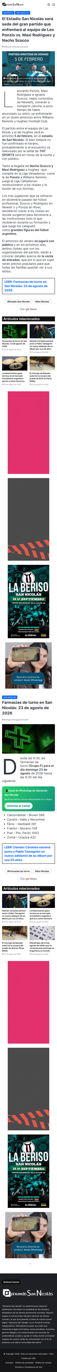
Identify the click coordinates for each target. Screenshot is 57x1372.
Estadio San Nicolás (19, 301)
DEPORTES (8, 13)
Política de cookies (43, 1363)
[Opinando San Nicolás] (13, 4)
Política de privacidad (24, 1363)
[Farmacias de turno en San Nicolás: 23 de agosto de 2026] (14, 331)
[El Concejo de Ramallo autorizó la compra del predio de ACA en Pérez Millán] (42, 363)
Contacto (9, 1363)
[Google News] (28, 309)
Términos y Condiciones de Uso (28, 1367)
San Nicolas (43, 301)
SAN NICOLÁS (22, 13)
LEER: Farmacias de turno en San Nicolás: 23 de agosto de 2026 (26, 286)
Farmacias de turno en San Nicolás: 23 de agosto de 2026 (14, 343)
